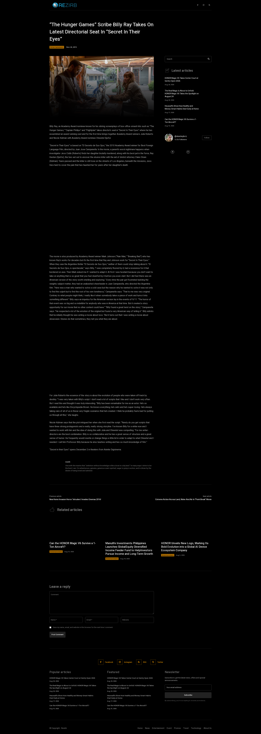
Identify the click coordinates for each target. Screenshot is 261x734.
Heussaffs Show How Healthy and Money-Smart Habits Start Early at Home (182, 107)
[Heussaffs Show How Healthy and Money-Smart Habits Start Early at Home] (207, 109)
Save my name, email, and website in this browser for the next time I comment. (83, 627)
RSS (144, 662)
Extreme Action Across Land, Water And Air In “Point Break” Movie (184, 499)
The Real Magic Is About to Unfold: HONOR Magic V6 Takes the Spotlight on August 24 (182, 93)
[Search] (209, 59)
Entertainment (56, 47)
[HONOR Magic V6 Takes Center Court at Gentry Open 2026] (207, 81)
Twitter (160, 662)
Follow (206, 137)
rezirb (67, 462)
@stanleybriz (181, 136)
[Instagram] (203, 5)
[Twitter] (209, 5)
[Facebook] (197, 5)
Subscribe (188, 695)
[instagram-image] (172, 152)
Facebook (109, 662)
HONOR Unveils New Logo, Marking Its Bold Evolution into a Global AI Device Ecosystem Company (184, 546)
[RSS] (139, 662)
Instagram (128, 662)
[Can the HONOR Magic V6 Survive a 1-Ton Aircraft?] (207, 122)
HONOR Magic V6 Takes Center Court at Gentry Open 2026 (72, 678)
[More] (141, 113)
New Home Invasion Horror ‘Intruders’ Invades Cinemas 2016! (75, 499)
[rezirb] (56, 467)
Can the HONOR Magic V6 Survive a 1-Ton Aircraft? (72, 545)
